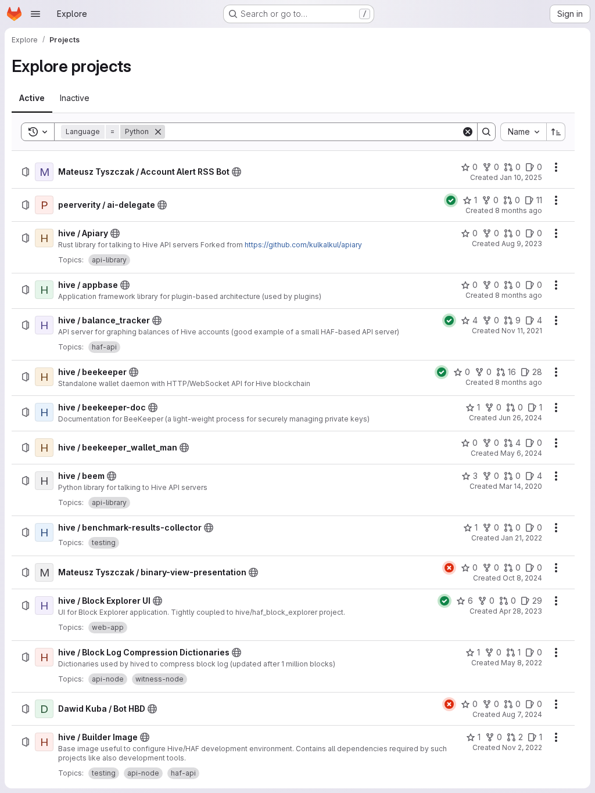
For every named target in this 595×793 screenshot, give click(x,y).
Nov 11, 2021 (521, 330)
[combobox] (523, 131)
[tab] (32, 98)
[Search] (486, 131)
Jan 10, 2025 (521, 177)
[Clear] (468, 132)
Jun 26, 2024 (520, 417)
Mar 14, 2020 (520, 486)
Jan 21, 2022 (521, 538)
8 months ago (518, 210)
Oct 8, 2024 (522, 578)
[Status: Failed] (449, 568)
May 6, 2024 (521, 453)
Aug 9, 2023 (521, 243)
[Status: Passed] (451, 200)
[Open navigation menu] (35, 14)
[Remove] (158, 132)
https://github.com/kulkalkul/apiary (303, 244)
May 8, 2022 (521, 662)
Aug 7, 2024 (522, 714)
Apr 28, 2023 (520, 611)
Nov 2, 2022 (522, 747)
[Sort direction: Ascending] (556, 131)
